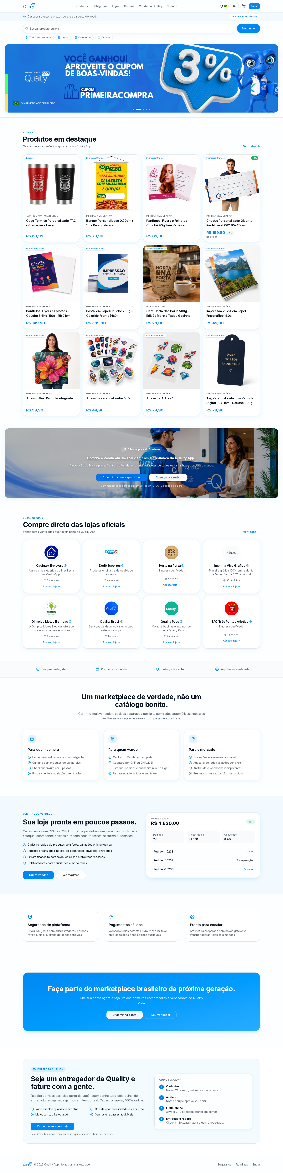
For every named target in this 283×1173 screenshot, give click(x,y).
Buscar (246, 28)
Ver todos (249, 146)
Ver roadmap (71, 875)
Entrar (254, 6)
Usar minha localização (244, 16)
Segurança (224, 1164)
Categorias (100, 6)
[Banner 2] (136, 109)
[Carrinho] (243, 6)
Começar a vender (168, 477)
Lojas (115, 6)
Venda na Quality (150, 6)
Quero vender (38, 875)
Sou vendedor (160, 1014)
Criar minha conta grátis (119, 477)
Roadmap (242, 1164)
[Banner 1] (133, 109)
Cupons (129, 6)
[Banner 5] (149, 109)
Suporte (172, 6)
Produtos (82, 6)
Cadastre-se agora (50, 1126)
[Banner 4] (146, 109)
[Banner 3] (141, 109)
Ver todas (249, 531)
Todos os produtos (40, 37)
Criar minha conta (124, 1014)
